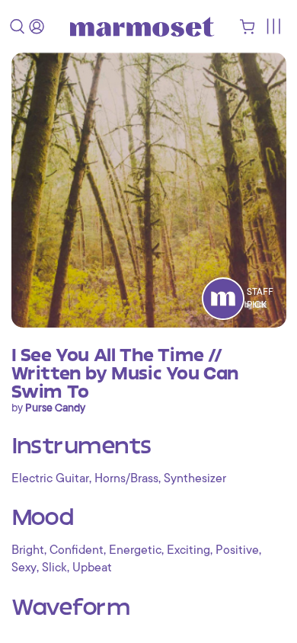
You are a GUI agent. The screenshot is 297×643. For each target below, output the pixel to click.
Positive (237, 550)
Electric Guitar (50, 478)
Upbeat (92, 567)
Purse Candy (55, 407)
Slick (54, 567)
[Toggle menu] (273, 26)
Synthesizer (195, 478)
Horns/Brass (126, 478)
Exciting (188, 550)
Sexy (24, 567)
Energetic (135, 550)
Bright (27, 550)
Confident (77, 550)
